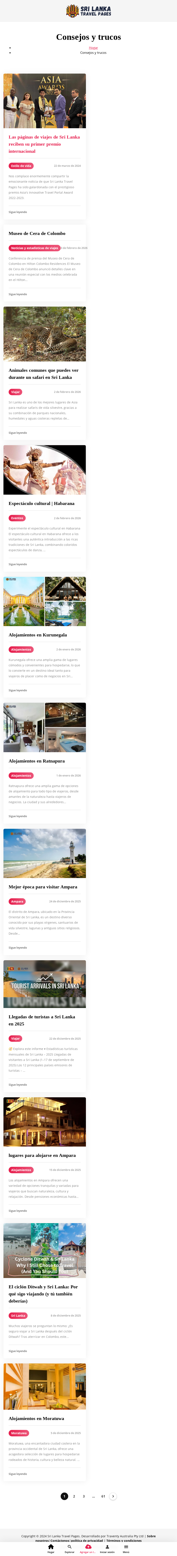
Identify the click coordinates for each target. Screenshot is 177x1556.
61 (103, 1496)
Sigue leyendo (18, 212)
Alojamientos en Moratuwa (36, 1418)
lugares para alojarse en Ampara (42, 1155)
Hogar (93, 47)
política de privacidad (87, 1541)
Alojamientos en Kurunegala (38, 635)
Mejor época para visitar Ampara (43, 886)
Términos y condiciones (124, 1541)
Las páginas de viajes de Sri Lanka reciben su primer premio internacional (44, 144)
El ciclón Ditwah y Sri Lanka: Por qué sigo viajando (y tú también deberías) (43, 1294)
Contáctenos (60, 1541)
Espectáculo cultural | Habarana (41, 503)
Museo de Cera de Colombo (37, 233)
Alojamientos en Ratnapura (37, 761)
